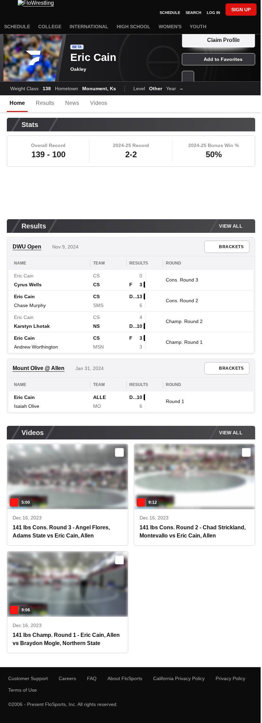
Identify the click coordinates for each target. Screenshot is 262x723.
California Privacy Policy (179, 678)
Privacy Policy (230, 678)
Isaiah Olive (26, 406)
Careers (67, 678)
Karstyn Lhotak (32, 326)
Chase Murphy (30, 305)
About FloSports (124, 678)
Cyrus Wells (28, 284)
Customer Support (28, 678)
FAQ (92, 678)
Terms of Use (22, 690)
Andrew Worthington (36, 347)
